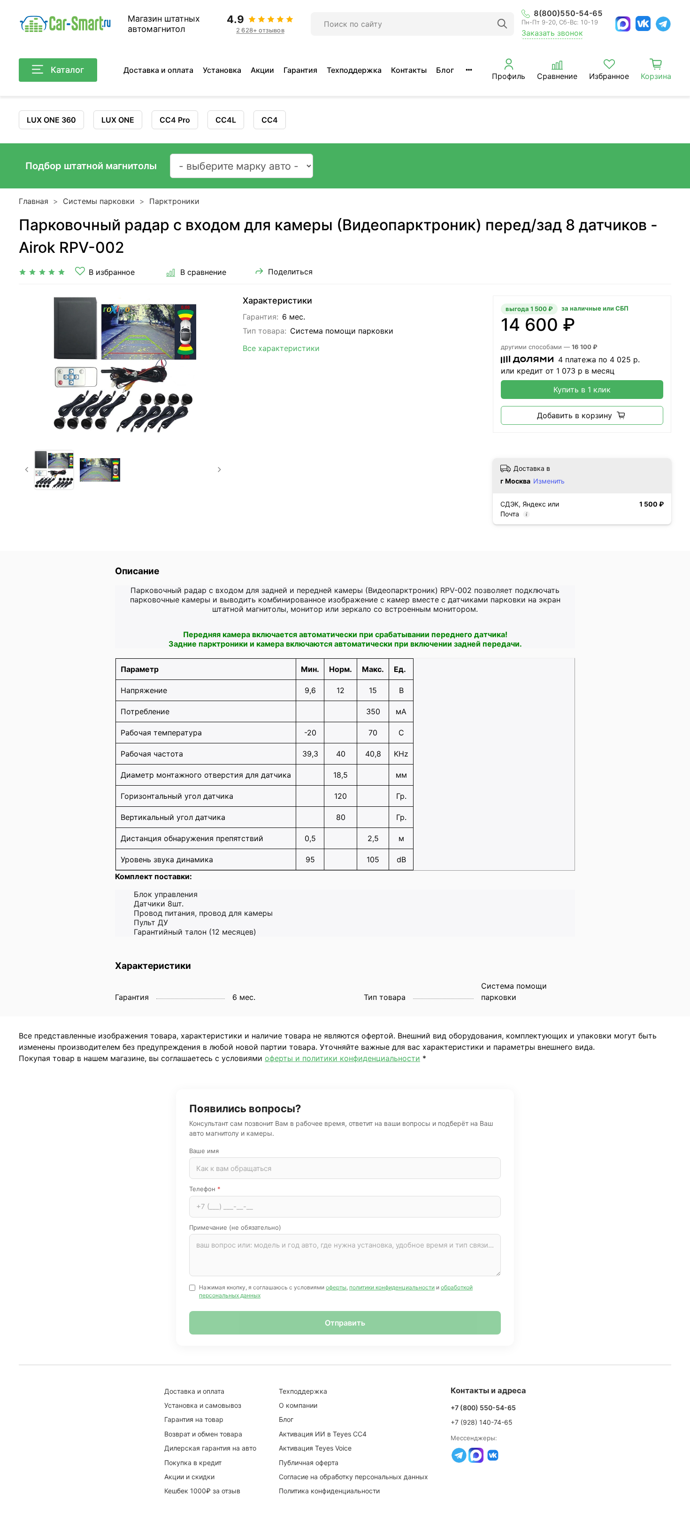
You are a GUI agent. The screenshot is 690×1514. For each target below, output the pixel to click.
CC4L (225, 120)
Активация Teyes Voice (315, 1448)
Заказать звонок (552, 33)
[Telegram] (663, 24)
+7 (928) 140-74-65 (482, 1422)
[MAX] (623, 24)
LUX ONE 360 (51, 120)
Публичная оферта (308, 1463)
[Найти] (502, 24)
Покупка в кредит (193, 1463)
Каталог (67, 70)
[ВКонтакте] (643, 23)
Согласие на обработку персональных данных (353, 1477)
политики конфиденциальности (392, 1287)
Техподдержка (354, 70)
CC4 (269, 120)
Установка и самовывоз (202, 1405)
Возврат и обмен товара (203, 1434)
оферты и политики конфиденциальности (342, 1058)
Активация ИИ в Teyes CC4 (323, 1434)
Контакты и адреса (488, 1390)
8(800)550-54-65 (568, 13)
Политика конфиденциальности (329, 1491)
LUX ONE (117, 120)
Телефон (205, 1189)
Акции (262, 70)
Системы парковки (99, 201)
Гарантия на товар (193, 1419)
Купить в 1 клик (582, 389)
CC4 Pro (175, 120)
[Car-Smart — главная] (65, 24)
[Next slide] (212, 365)
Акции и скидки (189, 1477)
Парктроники (174, 201)
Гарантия (300, 70)
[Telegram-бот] (459, 1455)
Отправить (345, 1322)
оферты (336, 1287)
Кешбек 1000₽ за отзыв (202, 1491)
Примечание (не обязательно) (235, 1227)
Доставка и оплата (158, 70)
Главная (33, 201)
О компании (298, 1405)
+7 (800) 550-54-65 (483, 1408)
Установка (222, 70)
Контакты (409, 70)
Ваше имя (204, 1151)
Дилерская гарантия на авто (210, 1448)
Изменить (549, 481)
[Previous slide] (34, 365)
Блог (445, 70)
